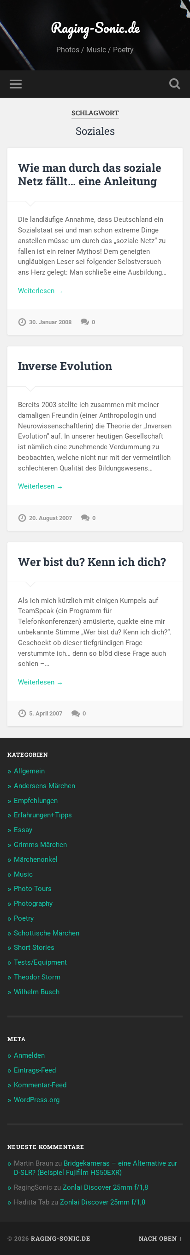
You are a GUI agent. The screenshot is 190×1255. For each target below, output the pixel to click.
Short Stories (34, 947)
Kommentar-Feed (40, 1085)
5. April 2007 (45, 713)
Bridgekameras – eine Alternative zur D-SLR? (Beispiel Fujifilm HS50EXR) (95, 1168)
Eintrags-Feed (35, 1070)
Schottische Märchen (46, 933)
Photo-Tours (33, 889)
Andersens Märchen (44, 786)
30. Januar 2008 (50, 322)
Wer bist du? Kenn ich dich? (92, 561)
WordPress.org (36, 1100)
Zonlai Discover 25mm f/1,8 (105, 1187)
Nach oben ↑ (161, 1238)
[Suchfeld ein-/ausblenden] (174, 84)
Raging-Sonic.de (95, 27)
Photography (33, 903)
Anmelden (29, 1055)
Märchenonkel (36, 859)
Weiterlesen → (40, 291)
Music (23, 874)
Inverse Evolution (65, 365)
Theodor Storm (37, 977)
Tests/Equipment (40, 962)
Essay (23, 830)
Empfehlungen (36, 801)
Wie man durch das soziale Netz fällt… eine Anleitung (89, 174)
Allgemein (29, 771)
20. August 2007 (50, 518)
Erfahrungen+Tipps (43, 815)
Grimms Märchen (40, 845)
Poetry (24, 918)
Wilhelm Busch (36, 992)
